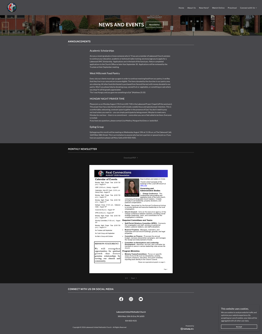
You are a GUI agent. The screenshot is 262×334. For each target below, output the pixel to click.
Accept (239, 327)
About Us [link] (191, 8)
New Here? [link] (204, 8)
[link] (12, 7)
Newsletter (154, 24)
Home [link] (181, 8)
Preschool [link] (232, 8)
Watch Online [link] (218, 8)
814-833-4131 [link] (131, 321)
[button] (248, 7)
